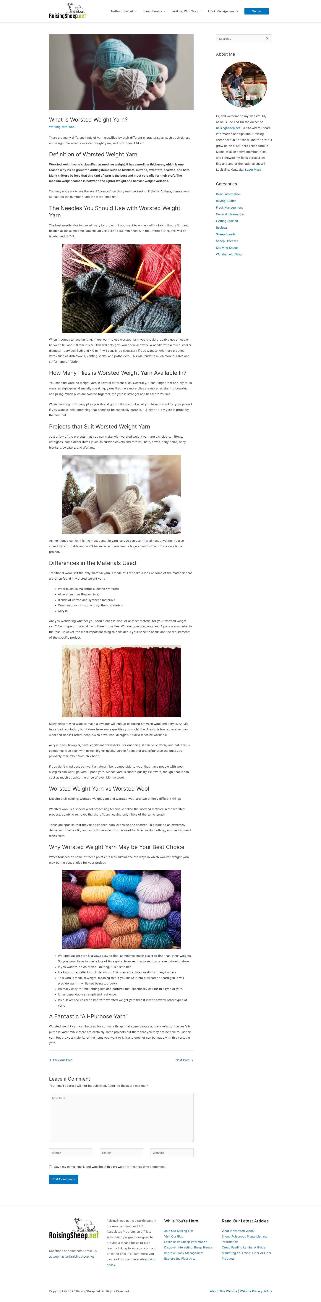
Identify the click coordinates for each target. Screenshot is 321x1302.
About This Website (223, 1291)
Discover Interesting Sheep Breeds (188, 1247)
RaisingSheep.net (228, 128)
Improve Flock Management (183, 1253)
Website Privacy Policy (256, 1291)
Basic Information (228, 194)
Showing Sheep (227, 247)
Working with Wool (62, 127)
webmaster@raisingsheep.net (73, 1256)
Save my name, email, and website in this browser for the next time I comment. (110, 1167)
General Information (230, 214)
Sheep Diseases (227, 241)
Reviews (222, 227)
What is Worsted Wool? (238, 1231)
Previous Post (60, 1060)
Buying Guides (226, 201)
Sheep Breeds (225, 234)
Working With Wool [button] (185, 11)
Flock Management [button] (221, 11)
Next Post (184, 1060)
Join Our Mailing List (178, 1231)
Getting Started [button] (122, 11)
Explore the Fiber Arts (179, 1258)
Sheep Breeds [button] (152, 11)
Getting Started (227, 221)
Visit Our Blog (174, 1236)
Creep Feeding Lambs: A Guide (243, 1247)
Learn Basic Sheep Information (185, 1242)
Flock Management (229, 207)
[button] (256, 11)
